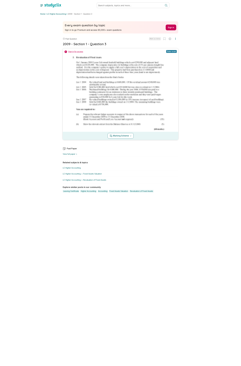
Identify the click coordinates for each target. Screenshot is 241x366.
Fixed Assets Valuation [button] (92, 174)
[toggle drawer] (41, 5)
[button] (155, 39)
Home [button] (42, 14)
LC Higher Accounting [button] (56, 14)
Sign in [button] (171, 27)
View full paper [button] (69, 154)
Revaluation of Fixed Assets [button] (94, 180)
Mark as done (155, 39)
